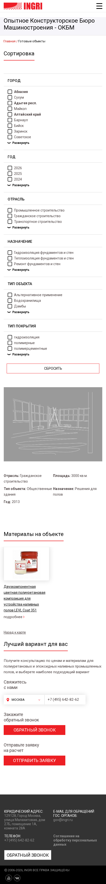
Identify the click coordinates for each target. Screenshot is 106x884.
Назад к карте (15, 632)
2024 (18, 179)
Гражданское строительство (37, 216)
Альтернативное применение (38, 295)
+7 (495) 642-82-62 (63, 699)
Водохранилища (27, 301)
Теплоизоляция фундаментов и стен (44, 258)
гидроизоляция (26, 337)
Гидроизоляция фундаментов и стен (43, 253)
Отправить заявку (34, 760)
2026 (18, 168)
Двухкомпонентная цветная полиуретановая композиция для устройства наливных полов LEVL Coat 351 (24, 598)
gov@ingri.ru (63, 820)
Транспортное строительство (38, 222)
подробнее (13, 617)
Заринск (20, 131)
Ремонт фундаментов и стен (37, 264)
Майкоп (20, 109)
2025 (18, 174)
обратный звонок (35, 729)
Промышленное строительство (39, 210)
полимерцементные (30, 349)
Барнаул (21, 120)
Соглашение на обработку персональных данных (75, 840)
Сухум (19, 97)
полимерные (24, 343)
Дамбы (20, 306)
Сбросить (53, 368)
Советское (22, 137)
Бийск (19, 126)
